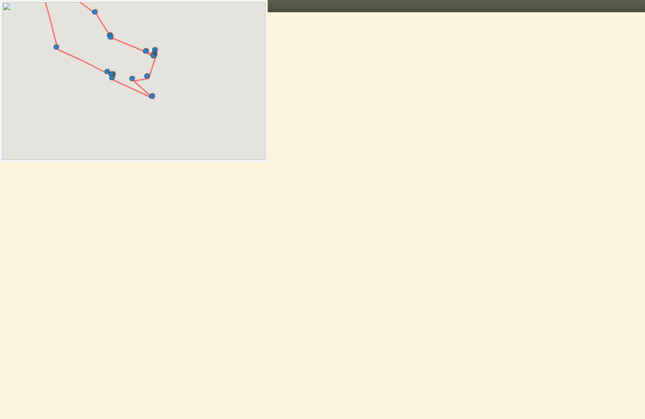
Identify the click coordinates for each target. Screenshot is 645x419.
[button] (96, 10)
